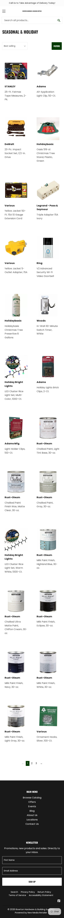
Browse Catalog (32, 797)
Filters (57, 46)
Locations (32, 819)
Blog (32, 811)
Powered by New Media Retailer (31, 912)
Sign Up (32, 881)
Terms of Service (17, 895)
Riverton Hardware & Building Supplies (35, 909)
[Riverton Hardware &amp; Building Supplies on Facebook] (59, 901)
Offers (32, 802)
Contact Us (32, 824)
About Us (32, 815)
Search (14, 891)
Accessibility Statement (41, 895)
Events (32, 806)
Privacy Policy (28, 891)
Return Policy (44, 891)
